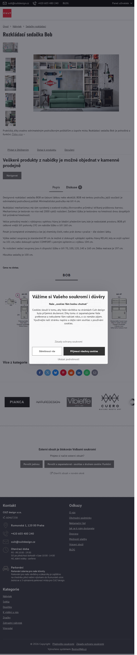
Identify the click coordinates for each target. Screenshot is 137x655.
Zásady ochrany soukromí (68, 341)
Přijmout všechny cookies (84, 351)
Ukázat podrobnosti (68, 359)
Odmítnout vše (47, 351)
